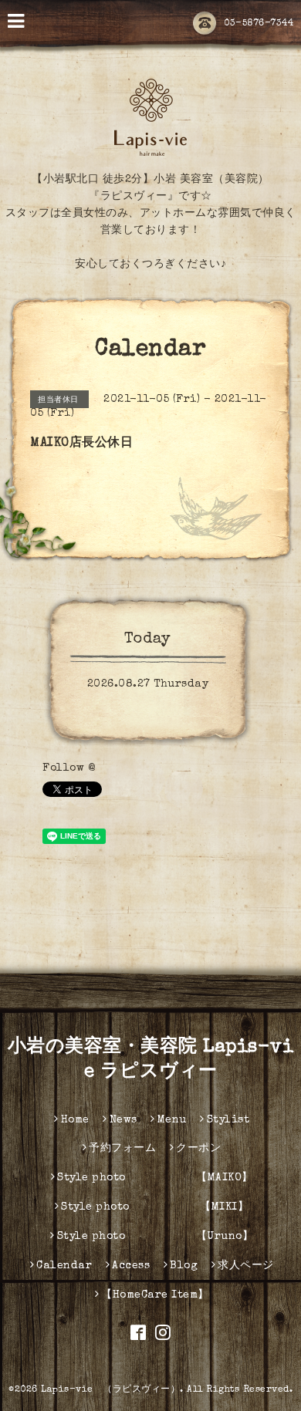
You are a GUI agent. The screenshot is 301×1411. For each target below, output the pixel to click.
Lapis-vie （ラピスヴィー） (110, 1390)
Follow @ (68, 768)
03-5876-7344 (258, 24)
